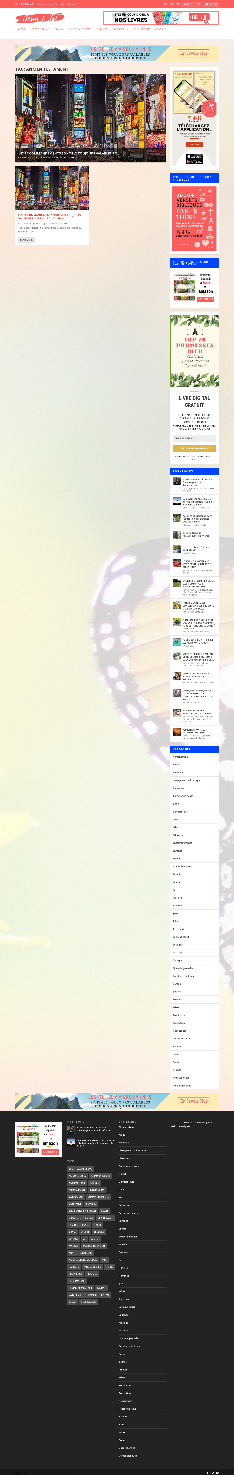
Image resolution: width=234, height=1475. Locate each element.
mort (72, 1252)
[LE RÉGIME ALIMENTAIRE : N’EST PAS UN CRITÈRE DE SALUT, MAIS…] (177, 563)
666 (71, 1168)
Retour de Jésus (203, 507)
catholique (76, 1196)
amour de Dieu (77, 1175)
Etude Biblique (40, 29)
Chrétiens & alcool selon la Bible (51, 4)
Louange (178, 944)
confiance (75, 1203)
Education (187, 525)
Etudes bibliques (195, 592)
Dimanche (75, 1217)
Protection (203, 488)
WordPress (63, 1473)
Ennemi (177, 858)
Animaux (199, 631)
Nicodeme (86, 1252)
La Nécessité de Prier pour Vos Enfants (197, 548)
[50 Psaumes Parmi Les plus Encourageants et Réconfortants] (177, 481)
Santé (202, 570)
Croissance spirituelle (82, 1210)
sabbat (101, 1287)
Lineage (73, 1238)
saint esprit (76, 1294)
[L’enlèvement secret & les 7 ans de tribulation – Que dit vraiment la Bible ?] (177, 501)
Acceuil (22, 29)
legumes (99, 1231)
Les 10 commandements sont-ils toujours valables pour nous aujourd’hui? (49, 216)
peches (186, 738)
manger (73, 1245)
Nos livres (101, 29)
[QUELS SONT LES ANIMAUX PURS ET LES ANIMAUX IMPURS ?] (177, 676)
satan (105, 1294)
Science (204, 611)
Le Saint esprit (181, 936)
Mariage (177, 952)
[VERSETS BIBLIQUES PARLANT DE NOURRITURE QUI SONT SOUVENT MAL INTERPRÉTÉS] (177, 656)
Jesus (176, 913)
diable (105, 1210)
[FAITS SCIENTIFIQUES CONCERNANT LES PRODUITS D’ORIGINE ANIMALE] (177, 605)
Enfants (195, 525)
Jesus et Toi (33, 157)
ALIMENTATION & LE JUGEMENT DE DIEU (194, 731)
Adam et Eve (84, 1168)
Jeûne (176, 921)
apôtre (94, 1182)
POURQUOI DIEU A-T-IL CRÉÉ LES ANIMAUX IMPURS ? (198, 641)
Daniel (176, 803)
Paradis (207, 592)
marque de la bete (94, 1245)
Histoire (177, 897)
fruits (97, 1224)
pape (104, 1259)
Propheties (179, 1015)
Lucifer (95, 1238)
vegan (72, 1301)
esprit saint (105, 1217)
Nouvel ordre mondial (83, 1259)
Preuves (177, 999)
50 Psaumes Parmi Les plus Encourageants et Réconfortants (197, 482)
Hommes (178, 905)
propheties (75, 1273)
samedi (92, 1294)
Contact (160, 29)
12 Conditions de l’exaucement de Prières (196, 534)
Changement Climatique (186, 780)
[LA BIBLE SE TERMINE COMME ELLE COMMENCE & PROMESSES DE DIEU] (177, 583)
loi (84, 1238)
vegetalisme (88, 1301)
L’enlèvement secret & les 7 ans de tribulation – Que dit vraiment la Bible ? (198, 501)
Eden (185, 592)
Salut (197, 570)
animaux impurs (100, 1175)
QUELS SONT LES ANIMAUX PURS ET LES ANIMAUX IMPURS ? (197, 676)
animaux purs (77, 1182)
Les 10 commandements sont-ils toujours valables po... (69, 153)
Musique (177, 960)
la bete (85, 1231)
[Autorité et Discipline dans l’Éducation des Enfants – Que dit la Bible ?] (177, 518)
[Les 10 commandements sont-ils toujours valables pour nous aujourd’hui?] (52, 188)
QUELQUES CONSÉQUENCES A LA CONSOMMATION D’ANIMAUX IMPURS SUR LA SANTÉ (199, 695)
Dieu (211, 590)
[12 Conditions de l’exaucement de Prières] (177, 535)
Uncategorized (181, 1077)
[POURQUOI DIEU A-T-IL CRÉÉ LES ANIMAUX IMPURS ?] (177, 642)
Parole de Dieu (92, 1266)
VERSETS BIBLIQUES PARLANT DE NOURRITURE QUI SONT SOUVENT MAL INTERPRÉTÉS (199, 656)
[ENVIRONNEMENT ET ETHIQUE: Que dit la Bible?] (177, 713)
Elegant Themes (35, 1473)
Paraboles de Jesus (183, 975)
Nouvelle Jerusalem (183, 968)
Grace (72, 1231)
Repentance (179, 1030)
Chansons (178, 788)
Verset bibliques (190, 594)
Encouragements (190, 488)
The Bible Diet (141, 29)
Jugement (206, 735)
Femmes (177, 881)
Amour (186, 646)
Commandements (60, 157)
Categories (119, 29)
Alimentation (188, 570)
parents (74, 1266)
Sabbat (177, 1046)
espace (89, 1217)
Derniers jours (189, 507)
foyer (85, 1224)
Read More (26, 239)
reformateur (77, 1280)
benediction (97, 1189)
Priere (185, 539)
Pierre (109, 1266)
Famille (203, 525)
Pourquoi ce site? (79, 29)
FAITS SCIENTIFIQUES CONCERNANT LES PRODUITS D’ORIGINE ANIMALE (198, 605)
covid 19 (91, 1203)
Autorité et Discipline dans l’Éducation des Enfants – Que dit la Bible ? (197, 518)
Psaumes (92, 1273)
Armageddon (77, 1189)
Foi (174, 889)
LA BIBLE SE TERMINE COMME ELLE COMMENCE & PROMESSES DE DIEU (199, 583)
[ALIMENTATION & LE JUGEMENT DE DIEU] (177, 732)
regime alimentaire (80, 1287)
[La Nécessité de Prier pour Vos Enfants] (177, 549)
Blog (57, 29)
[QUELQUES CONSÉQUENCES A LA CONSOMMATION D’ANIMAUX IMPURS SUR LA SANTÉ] (177, 693)
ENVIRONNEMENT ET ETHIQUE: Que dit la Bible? (197, 712)
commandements (98, 1196)
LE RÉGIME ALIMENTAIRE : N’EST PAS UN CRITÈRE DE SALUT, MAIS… (197, 564)
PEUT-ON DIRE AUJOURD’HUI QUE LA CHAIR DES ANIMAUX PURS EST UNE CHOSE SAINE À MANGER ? (199, 624)
